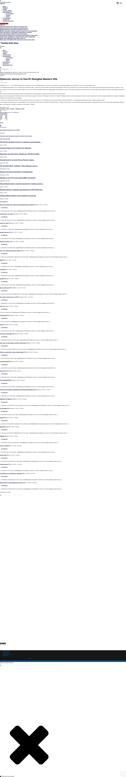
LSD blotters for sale (6, 214)
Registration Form (8, 21)
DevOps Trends (4, 241)
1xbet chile (3, 455)
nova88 (2, 269)
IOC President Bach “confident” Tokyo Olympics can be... (19, 166)
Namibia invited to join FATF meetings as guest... (14, 29)
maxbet (2, 278)
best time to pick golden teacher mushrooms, (13, 343)
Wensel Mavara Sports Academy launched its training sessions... (22, 184)
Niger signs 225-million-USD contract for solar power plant (17, 39)
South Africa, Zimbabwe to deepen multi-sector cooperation (17, 36)
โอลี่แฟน (2, 436)
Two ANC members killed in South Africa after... (14, 34)
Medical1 (2, 426)
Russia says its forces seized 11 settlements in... (14, 28)
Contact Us (6, 19)
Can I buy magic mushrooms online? (10, 250)
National (5, 7)
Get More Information (6, 333)
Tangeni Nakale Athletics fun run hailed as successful (18, 196)
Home (4, 6)
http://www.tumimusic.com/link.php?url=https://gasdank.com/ (17, 389)
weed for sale (4, 223)
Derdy (1, 122)
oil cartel (2, 371)
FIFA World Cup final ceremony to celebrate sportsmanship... (20, 142)
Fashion (8, 15)
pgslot (2, 417)
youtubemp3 (3, 315)
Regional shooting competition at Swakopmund (16, 172)
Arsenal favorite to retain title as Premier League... (17, 160)
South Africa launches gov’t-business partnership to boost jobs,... (19, 35)
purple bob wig (4, 232)
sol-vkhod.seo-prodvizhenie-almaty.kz (11, 473)
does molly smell (5, 287)
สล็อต (1, 260)
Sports (8, 16)
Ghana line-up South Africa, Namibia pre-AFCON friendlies (20, 154)
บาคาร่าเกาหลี (3, 445)
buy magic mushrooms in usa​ (8, 297)
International (6, 18)
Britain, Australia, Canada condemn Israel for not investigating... (18, 31)
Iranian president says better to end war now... (14, 26)
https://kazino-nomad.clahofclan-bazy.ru (11, 482)
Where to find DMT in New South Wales (12, 352)
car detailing (3, 408)
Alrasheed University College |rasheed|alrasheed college (16, 204)
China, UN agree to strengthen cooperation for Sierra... (16, 32)
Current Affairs (7, 10)
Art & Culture (10, 13)
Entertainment (7, 12)
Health (5, 9)
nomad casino (4, 464)
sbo (1, 306)
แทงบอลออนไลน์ (4, 361)
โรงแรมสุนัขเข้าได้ (5, 380)
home (1, 324)
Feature (6, 72)
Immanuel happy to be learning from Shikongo (15, 148)
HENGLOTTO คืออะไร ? (6, 399)
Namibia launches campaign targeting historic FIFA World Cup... (21, 190)
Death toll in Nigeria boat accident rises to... (13, 38)
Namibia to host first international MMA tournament (17, 178)
